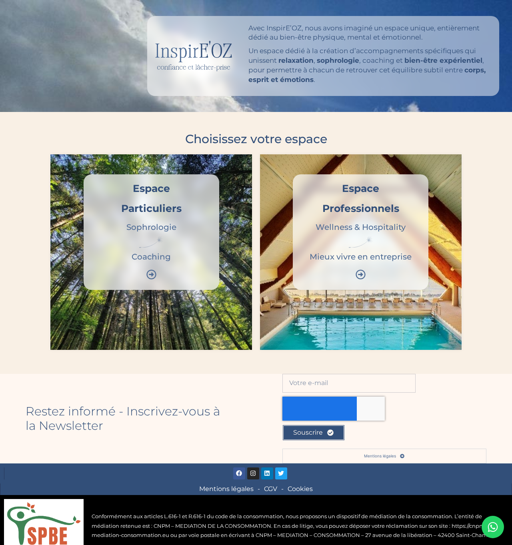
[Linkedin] (267, 473)
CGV (270, 489)
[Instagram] (253, 473)
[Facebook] (239, 473)
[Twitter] (281, 473)
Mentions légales (226, 489)
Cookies (300, 489)
